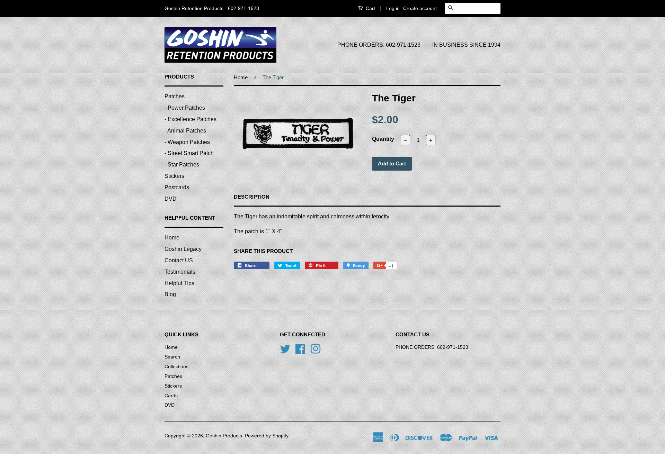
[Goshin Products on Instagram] (315, 348)
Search (172, 357)
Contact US (179, 260)
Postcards (177, 187)
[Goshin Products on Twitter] (285, 348)
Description (251, 197)
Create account (420, 8)
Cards (171, 395)
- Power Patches (185, 108)
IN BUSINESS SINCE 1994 (466, 45)
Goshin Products (224, 435)
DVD (171, 199)
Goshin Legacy (183, 249)
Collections (176, 366)
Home (172, 237)
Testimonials (180, 272)
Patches (175, 96)
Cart (369, 8)
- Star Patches (182, 164)
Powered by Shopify (267, 435)
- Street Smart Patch (189, 153)
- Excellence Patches (190, 119)
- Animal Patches (185, 131)
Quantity (383, 139)
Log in (393, 8)
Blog (170, 294)
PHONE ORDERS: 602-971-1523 (378, 45)
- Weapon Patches (187, 142)
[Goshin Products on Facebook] (300, 348)
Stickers (174, 176)
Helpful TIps (179, 283)
